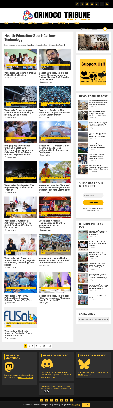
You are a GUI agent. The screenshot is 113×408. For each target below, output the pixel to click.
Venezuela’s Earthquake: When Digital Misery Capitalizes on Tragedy (19, 187)
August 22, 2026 (12, 78)
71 (44, 346)
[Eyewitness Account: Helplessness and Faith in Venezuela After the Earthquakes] (55, 207)
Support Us (62, 23)
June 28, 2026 (46, 230)
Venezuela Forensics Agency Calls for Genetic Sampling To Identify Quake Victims (19, 112)
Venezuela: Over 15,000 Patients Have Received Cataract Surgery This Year (18, 298)
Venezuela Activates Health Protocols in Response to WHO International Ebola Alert (54, 260)
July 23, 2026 (11, 117)
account (25, 377)
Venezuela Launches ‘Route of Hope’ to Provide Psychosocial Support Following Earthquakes (55, 187)
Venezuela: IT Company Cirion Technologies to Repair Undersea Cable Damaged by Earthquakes (54, 149)
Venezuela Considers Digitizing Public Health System (20, 74)
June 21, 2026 (11, 267)
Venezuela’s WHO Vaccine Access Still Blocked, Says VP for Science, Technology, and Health (19, 261)
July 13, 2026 (11, 192)
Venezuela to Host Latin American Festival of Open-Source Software (18, 333)
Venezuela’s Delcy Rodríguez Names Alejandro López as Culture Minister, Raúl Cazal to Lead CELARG (54, 76)
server (53, 372)
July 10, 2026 (45, 192)
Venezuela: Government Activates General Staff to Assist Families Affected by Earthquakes (18, 224)
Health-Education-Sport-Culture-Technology (21, 65)
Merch (76, 23)
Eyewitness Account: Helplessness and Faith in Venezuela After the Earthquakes (52, 224)
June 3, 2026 (45, 265)
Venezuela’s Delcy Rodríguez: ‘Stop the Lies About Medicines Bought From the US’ (54, 298)
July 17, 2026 (45, 155)
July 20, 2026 (11, 157)
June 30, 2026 (11, 230)
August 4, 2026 (46, 82)
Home (6, 23)
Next (49, 346)
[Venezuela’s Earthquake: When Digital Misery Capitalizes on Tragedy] (20, 172)
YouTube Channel (101, 29)
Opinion (22, 23)
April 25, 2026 (12, 338)
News (13, 23)
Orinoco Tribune (63, 386)
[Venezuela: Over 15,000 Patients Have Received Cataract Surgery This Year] (20, 282)
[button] (88, 29)
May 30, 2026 (11, 303)
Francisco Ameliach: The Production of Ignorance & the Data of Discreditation (54, 112)
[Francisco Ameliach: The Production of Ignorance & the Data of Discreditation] (55, 97)
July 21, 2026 (45, 117)
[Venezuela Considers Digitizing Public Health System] (20, 59)
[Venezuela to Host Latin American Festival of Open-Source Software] (20, 317)
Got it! (86, 404)
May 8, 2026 (45, 303)
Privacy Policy (76, 405)
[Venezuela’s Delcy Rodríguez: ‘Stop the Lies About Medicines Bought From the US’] (55, 282)
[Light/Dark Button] (82, 29)
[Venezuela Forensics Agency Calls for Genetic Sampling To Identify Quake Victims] (20, 97)
